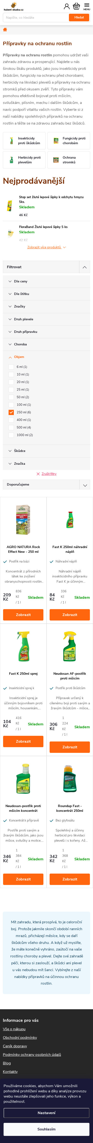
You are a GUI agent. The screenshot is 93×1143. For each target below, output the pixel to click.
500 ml (23, 427)
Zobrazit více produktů (44, 248)
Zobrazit (23, 614)
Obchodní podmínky (20, 1038)
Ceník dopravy (15, 1046)
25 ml (22, 390)
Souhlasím (46, 1129)
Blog (7, 1063)
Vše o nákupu (14, 1029)
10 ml (22, 374)
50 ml (22, 397)
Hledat (79, 17)
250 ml (23, 412)
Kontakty (10, 1072)
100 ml (23, 405)
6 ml (21, 367)
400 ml (23, 420)
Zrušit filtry (49, 474)
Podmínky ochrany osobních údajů (32, 1055)
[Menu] (86, 6)
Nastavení (46, 1113)
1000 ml (24, 435)
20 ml (22, 382)
